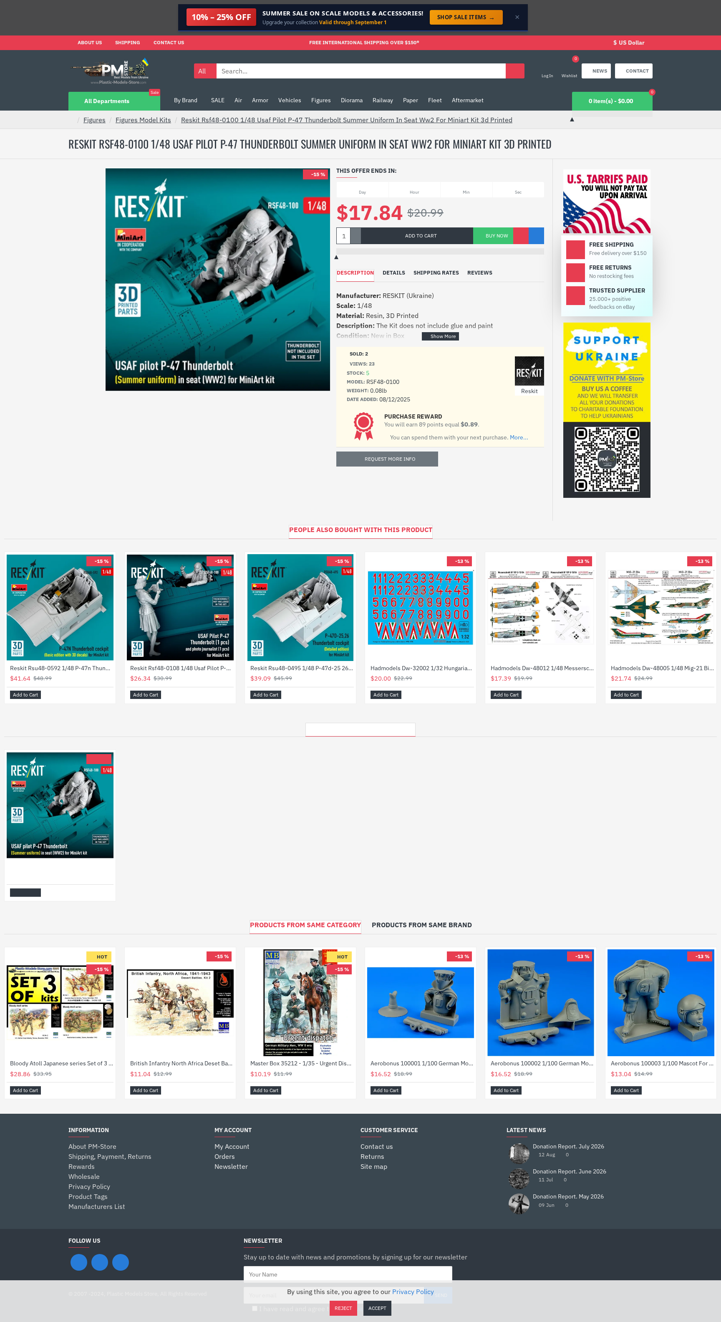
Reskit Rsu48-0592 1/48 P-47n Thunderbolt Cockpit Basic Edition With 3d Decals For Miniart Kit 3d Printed (61, 668)
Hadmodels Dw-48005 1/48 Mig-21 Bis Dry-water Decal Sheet (662, 668)
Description (355, 272)
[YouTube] (120, 1262)
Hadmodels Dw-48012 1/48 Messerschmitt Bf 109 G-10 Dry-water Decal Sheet (542, 668)
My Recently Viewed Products (360, 727)
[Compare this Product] (536, 235)
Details (394, 272)
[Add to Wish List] (521, 235)
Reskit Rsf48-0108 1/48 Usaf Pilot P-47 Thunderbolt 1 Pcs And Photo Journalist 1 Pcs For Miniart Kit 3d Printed (182, 668)
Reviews (479, 272)
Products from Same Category (305, 925)
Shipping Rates (436, 272)
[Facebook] (79, 1262)
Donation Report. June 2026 (569, 1171)
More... (519, 437)
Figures (94, 120)
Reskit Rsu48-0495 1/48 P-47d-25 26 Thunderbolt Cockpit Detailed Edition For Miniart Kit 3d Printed (302, 668)
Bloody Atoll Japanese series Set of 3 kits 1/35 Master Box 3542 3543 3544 (61, 1063)
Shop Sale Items (466, 17)
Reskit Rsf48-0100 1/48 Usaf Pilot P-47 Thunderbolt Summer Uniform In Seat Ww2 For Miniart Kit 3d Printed (346, 120)
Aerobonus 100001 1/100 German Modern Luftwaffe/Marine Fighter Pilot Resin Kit (422, 1063)
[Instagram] (99, 1262)
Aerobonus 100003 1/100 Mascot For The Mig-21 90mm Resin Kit (662, 1063)
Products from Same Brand (422, 925)
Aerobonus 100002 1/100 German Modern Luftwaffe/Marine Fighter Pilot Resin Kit (542, 1063)
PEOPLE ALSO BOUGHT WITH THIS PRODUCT (360, 529)
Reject (343, 1308)
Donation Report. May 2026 (568, 1196)
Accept (377, 1308)
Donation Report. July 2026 (568, 1146)
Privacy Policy (413, 1291)
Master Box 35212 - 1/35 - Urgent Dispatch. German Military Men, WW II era (302, 1063)
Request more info (390, 459)
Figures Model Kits (143, 120)
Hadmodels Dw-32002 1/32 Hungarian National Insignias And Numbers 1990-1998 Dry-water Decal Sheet (422, 668)
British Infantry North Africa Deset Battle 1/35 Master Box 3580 (182, 1063)
